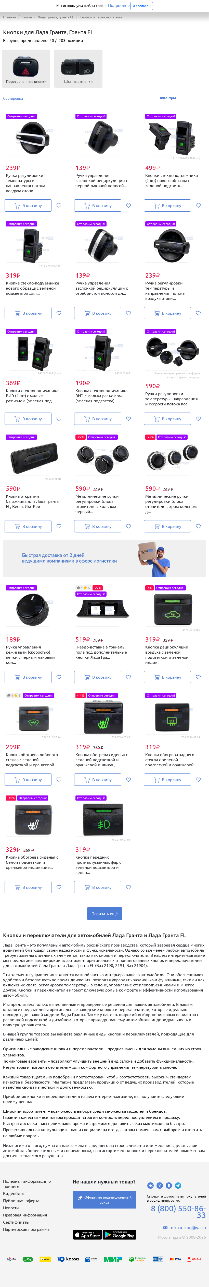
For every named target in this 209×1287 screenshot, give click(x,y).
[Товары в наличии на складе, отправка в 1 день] (104, 558)
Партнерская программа (26, 1229)
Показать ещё (105, 913)
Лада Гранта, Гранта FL (55, 17)
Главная (9, 17)
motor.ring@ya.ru (187, 1227)
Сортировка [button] (13, 98)
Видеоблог (13, 1193)
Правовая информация (25, 1215)
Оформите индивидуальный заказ (108, 1199)
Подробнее (119, 5)
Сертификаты (16, 1222)
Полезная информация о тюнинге (27, 1184)
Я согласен (142, 6)
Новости (11, 1207)
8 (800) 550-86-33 (178, 1212)
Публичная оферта (21, 1200)
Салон (27, 17)
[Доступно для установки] (119, 1235)
